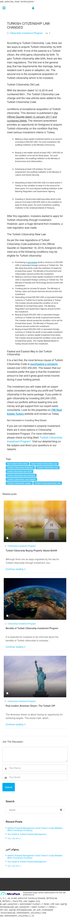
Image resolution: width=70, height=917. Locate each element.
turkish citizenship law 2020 (19, 471)
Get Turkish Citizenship (17, 463)
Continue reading (15, 569)
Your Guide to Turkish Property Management (26, 834)
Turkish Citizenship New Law (47, 483)
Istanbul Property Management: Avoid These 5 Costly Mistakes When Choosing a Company (35, 829)
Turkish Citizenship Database (20, 467)
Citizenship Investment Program (26, 33)
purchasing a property (44, 364)
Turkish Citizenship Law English (21, 479)
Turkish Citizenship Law (47, 467)
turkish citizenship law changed (21, 475)
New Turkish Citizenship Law (44, 463)
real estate (32, 262)
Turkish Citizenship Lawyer (19, 483)
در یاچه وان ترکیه (14, 838)
